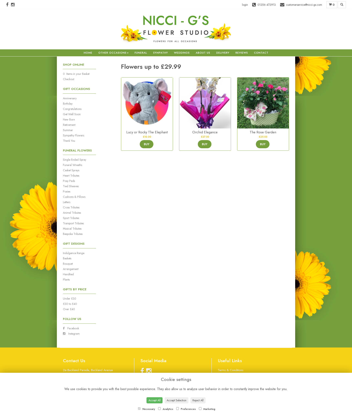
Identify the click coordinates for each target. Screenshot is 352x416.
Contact (261, 53)
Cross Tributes (71, 207)
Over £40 (69, 309)
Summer (68, 130)
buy (146, 144)
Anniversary (70, 98)
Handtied (68, 274)
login (245, 5)
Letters (66, 202)
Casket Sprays (71, 170)
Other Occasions (112, 53)
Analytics (167, 409)
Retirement (69, 125)
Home (88, 53)
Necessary (148, 409)
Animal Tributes (72, 213)
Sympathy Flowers (73, 135)
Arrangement (70, 269)
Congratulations (72, 109)
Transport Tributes (73, 223)
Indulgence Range (73, 253)
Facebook (73, 328)
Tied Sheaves (71, 186)
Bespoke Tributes (72, 234)
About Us (203, 53)
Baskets (67, 258)
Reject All (198, 400)
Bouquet (68, 264)
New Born (69, 119)
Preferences (188, 409)
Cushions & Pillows (74, 197)
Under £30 (69, 299)
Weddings (182, 53)
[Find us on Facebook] (8, 5)
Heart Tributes (71, 176)
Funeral (141, 53)
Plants (66, 280)
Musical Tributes (72, 229)
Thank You (69, 141)
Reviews (241, 53)
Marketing (208, 409)
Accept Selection (176, 400)
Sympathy (160, 53)
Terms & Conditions (230, 370)
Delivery (222, 53)
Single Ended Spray (74, 160)
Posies (66, 191)
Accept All (154, 400)
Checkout (68, 79)
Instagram (73, 334)
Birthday (68, 104)
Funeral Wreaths (72, 165)
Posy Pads (69, 181)
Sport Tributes (71, 218)
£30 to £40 (70, 304)
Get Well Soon (72, 114)
